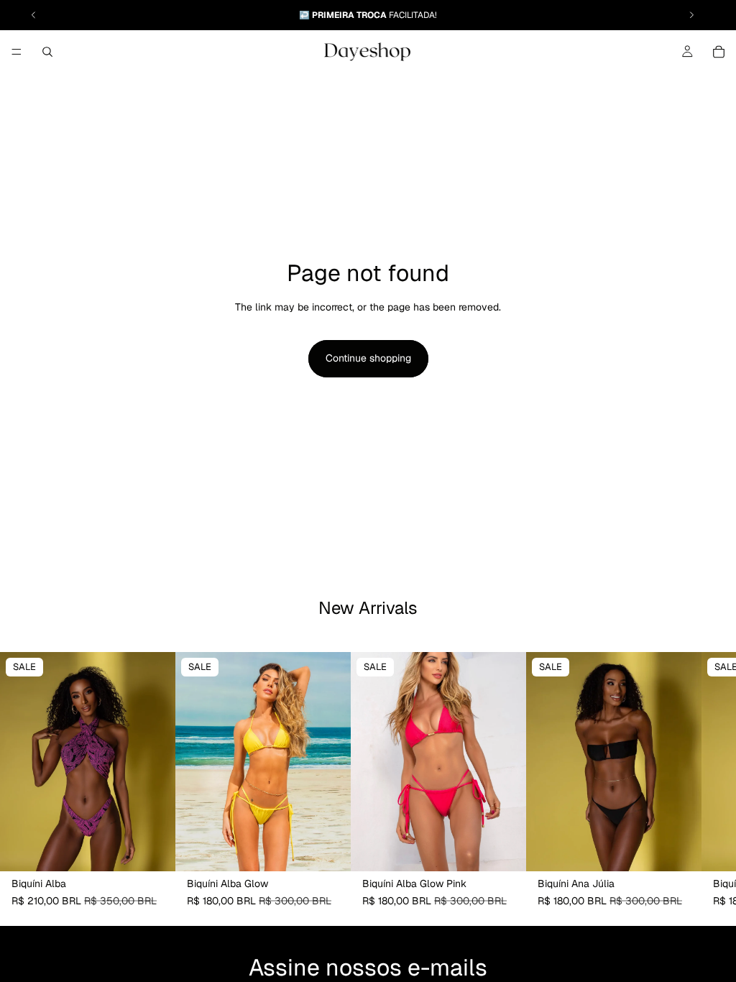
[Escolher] (153, 850)
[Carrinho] (719, 52)
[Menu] (16, 51)
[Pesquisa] (47, 52)
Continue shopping (368, 358)
